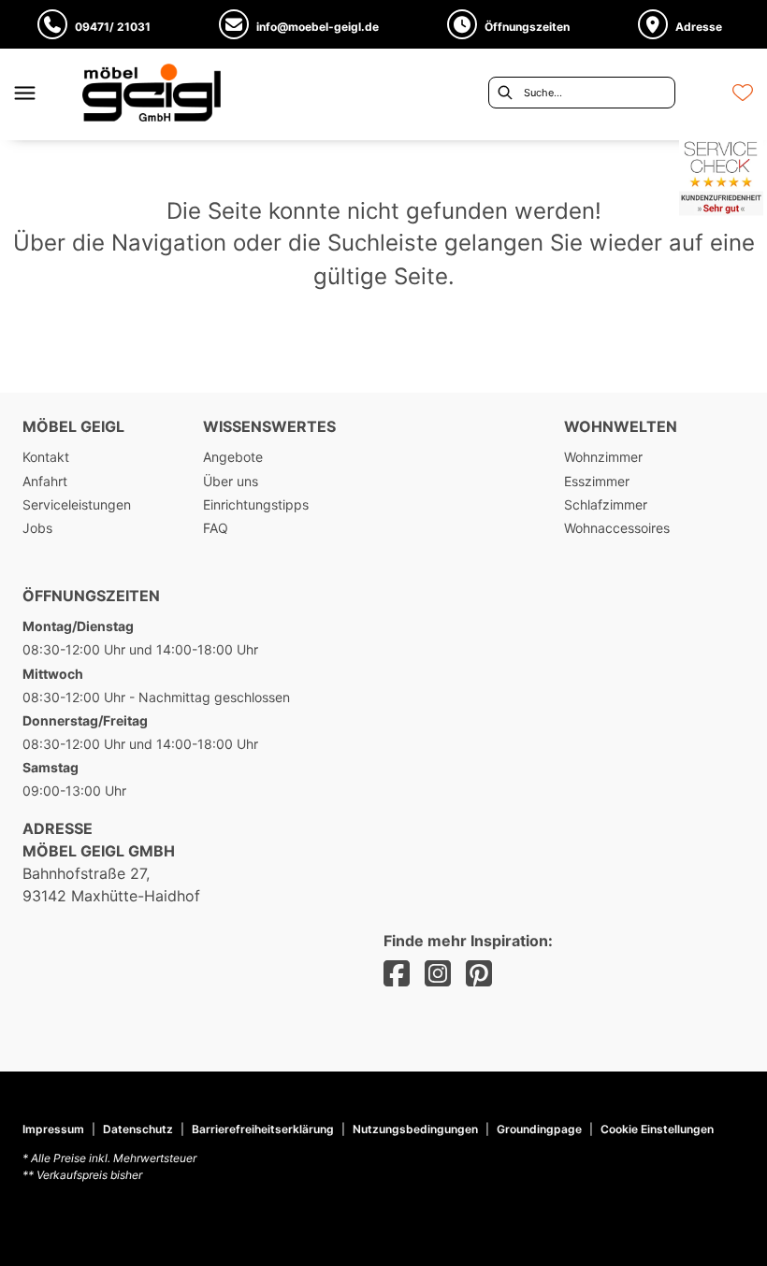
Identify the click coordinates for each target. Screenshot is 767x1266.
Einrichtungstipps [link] (256, 504)
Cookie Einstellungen (657, 1129)
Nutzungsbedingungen (415, 1129)
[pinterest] (479, 974)
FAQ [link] (215, 528)
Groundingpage (539, 1129)
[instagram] (438, 974)
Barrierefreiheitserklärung (263, 1129)
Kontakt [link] (45, 457)
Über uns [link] (230, 481)
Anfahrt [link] (44, 481)
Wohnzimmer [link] (603, 457)
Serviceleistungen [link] (76, 504)
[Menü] (24, 93)
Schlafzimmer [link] (605, 504)
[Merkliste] (743, 93)
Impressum (53, 1129)
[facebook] (397, 974)
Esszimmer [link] (597, 481)
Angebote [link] (233, 457)
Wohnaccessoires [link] (617, 528)
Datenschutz (138, 1129)
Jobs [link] (37, 528)
